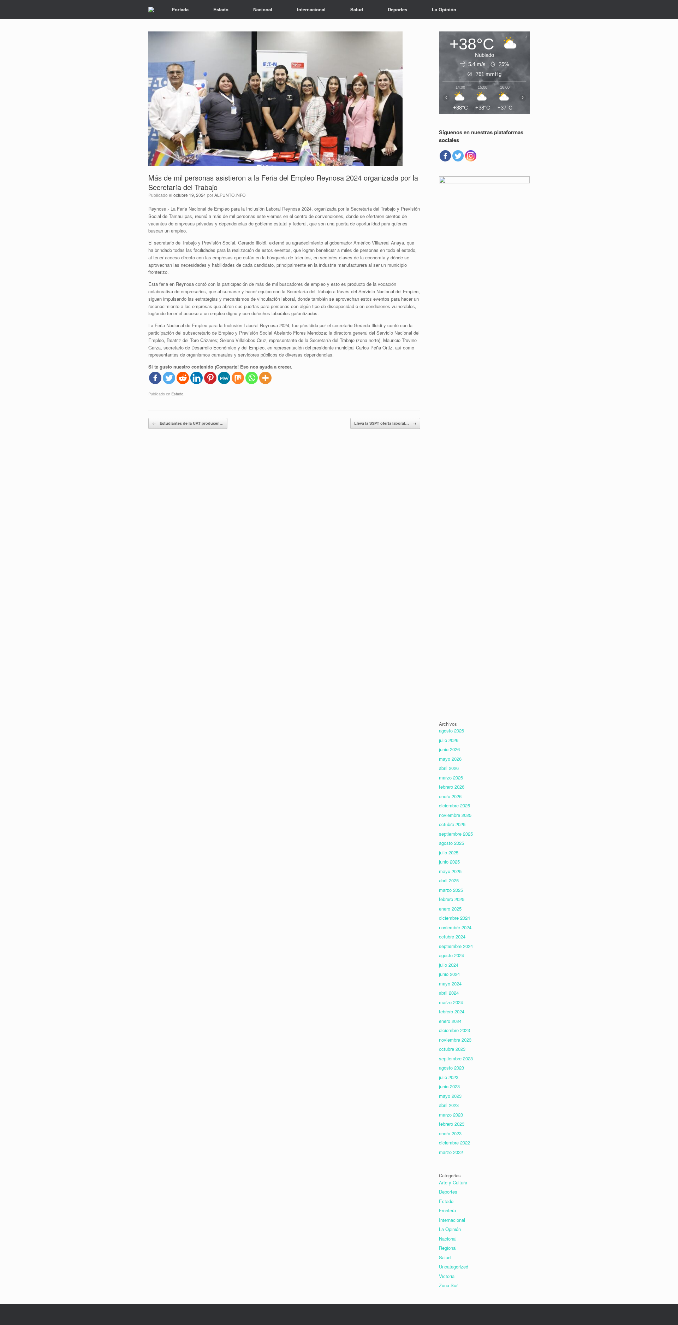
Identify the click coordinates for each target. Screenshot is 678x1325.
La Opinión (444, 9)
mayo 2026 (450, 758)
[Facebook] (155, 378)
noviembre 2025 (455, 815)
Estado (220, 9)
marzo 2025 (451, 890)
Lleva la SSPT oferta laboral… (385, 423)
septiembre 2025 (456, 833)
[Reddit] (183, 378)
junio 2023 (449, 1086)
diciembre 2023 (454, 1030)
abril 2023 (449, 1105)
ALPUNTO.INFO (229, 195)
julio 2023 (448, 1077)
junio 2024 (449, 974)
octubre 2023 (452, 1049)
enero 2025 (450, 908)
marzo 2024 (451, 1002)
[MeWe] (224, 378)
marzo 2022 (451, 1152)
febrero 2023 (451, 1123)
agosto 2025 (451, 843)
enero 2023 (450, 1133)
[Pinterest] (210, 378)
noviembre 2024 (455, 927)
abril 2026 (449, 768)
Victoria (446, 1276)
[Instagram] (470, 155)
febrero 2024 (451, 1011)
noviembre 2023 (455, 1039)
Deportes (397, 9)
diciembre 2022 (454, 1142)
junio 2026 (449, 749)
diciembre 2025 (454, 805)
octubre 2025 (452, 824)
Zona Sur (448, 1285)
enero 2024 (450, 1021)
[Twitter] (169, 378)
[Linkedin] (196, 378)
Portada (180, 9)
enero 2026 (450, 796)
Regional (448, 1247)
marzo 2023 (451, 1114)
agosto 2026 (451, 730)
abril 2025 (449, 880)
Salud (356, 9)
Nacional (262, 9)
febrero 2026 (451, 786)
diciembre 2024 (454, 917)
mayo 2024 (450, 983)
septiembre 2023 (456, 1058)
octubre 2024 (452, 936)
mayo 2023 (450, 1096)
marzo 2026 (451, 777)
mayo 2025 (450, 871)
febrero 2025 (451, 899)
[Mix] (238, 378)
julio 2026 (448, 740)
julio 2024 (448, 964)
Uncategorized (453, 1266)
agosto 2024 (451, 955)
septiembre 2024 (456, 946)
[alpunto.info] (151, 9)
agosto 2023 (451, 1067)
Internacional (311, 9)
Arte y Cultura (453, 1182)
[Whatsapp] (251, 378)
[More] (265, 378)
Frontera (447, 1210)
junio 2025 (449, 861)
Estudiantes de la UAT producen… (188, 423)
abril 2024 (449, 992)
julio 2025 (448, 852)
